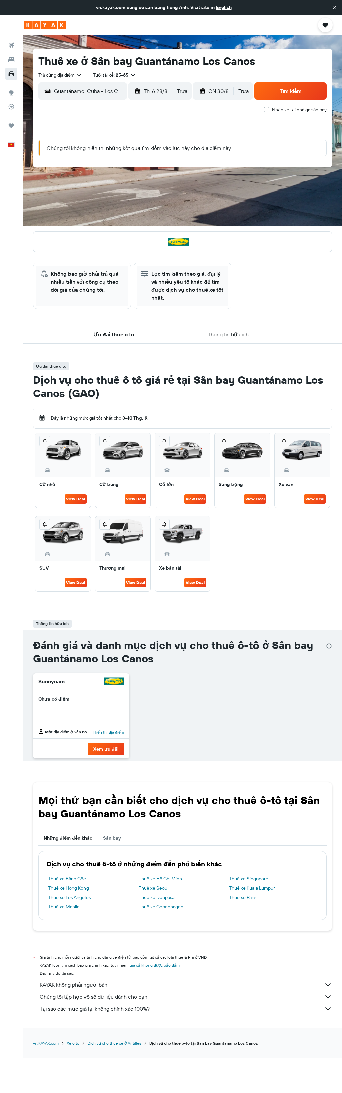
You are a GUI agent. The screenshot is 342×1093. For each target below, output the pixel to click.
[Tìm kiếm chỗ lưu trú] (11, 59)
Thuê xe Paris (242, 897)
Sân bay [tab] (112, 838)
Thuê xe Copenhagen (161, 907)
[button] (334, 7)
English (224, 7)
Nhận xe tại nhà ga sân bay (299, 110)
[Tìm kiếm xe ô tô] (11, 73)
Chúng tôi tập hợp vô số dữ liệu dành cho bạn (93, 996)
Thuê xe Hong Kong (68, 888)
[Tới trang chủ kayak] (45, 25)
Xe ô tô (73, 1043)
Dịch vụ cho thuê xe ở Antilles (114, 1043)
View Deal (75, 498)
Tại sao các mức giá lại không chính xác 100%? (95, 1008)
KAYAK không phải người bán (73, 984)
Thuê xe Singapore (248, 879)
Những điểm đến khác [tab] (68, 838)
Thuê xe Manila (63, 907)
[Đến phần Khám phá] (11, 92)
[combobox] (60, 75)
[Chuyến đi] (11, 125)
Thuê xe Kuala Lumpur (252, 888)
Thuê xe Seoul (153, 888)
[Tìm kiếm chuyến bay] (11, 45)
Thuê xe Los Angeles (69, 897)
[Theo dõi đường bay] (11, 106)
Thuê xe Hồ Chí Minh (160, 879)
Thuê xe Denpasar (157, 897)
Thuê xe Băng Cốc (67, 879)
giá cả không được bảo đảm (155, 965)
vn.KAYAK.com (46, 1043)
